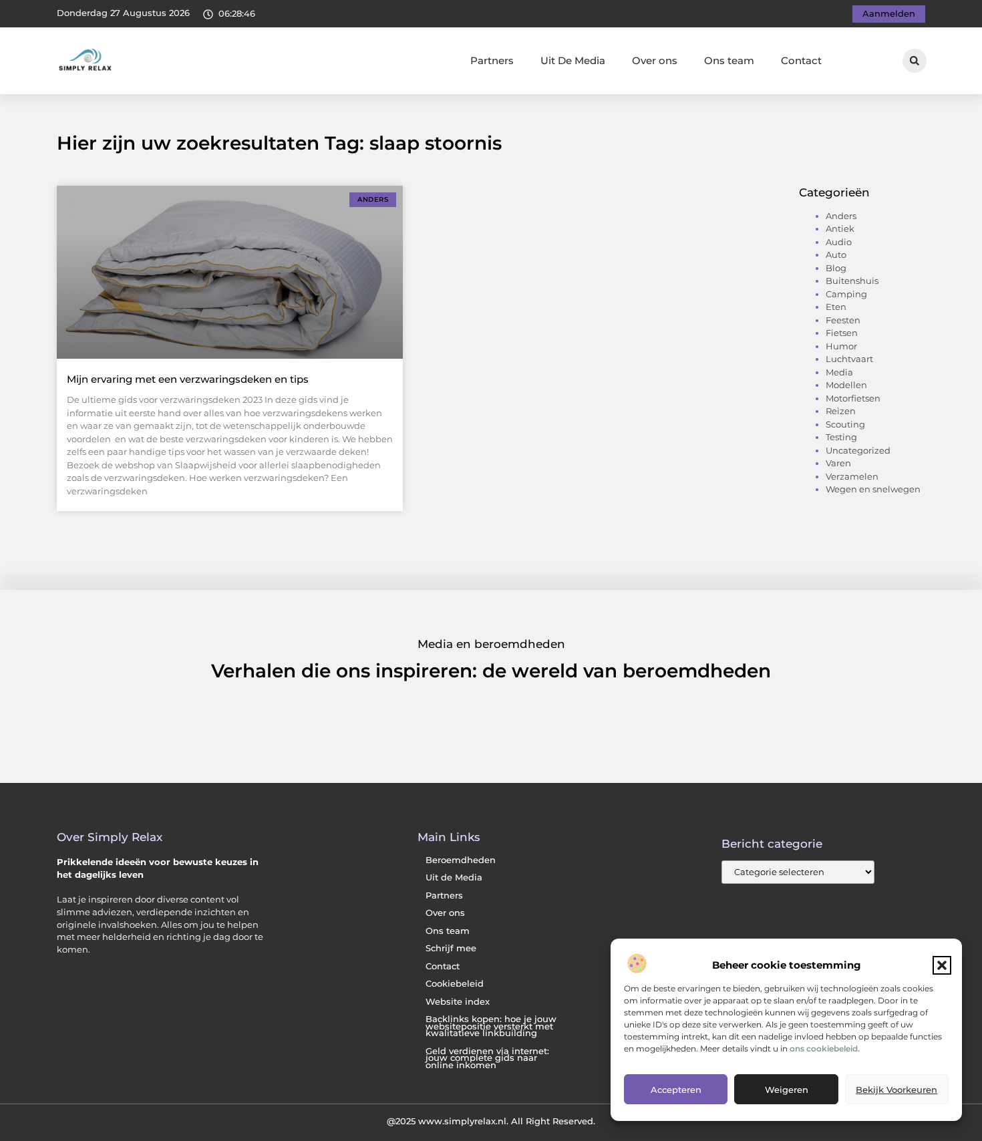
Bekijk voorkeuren (896, 1089)
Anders (841, 215)
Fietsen (842, 332)
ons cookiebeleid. (825, 1048)
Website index (458, 1002)
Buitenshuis (852, 280)
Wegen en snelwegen (873, 489)
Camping (846, 294)
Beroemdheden (461, 860)
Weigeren (786, 1089)
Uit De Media (572, 60)
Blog (836, 268)
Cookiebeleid (455, 984)
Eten (836, 306)
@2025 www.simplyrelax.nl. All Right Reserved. (491, 1121)
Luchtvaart (849, 358)
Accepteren (676, 1089)
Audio (839, 241)
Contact (801, 60)
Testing (841, 437)
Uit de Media (454, 877)
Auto (836, 254)
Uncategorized (858, 450)
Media (839, 372)
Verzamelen (852, 476)
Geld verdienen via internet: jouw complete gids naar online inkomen (487, 1058)
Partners (492, 60)
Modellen (846, 384)
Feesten (843, 320)
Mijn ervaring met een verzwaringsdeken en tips (188, 379)
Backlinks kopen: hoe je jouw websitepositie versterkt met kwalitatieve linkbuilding (491, 1026)
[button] (942, 965)
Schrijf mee (451, 948)
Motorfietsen (853, 398)
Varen (838, 463)
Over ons (654, 60)
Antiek (840, 228)
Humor (841, 346)
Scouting (845, 424)
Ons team (729, 60)
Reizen (841, 410)
